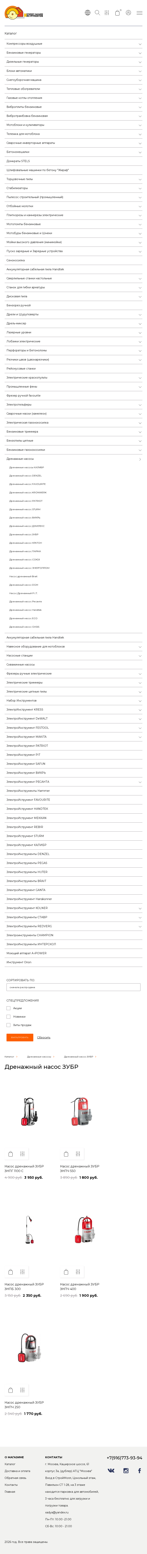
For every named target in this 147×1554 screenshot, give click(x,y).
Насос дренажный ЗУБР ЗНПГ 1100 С (24, 1169)
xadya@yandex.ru (57, 1512)
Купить (10, 1154)
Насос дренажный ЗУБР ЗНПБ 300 (24, 1287)
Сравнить (22, 1154)
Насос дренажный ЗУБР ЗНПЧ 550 (79, 1169)
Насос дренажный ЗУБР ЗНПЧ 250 (24, 1405)
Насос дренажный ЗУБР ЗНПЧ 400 (79, 1287)
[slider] (16, 1181)
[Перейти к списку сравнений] (107, 13)
